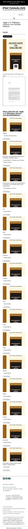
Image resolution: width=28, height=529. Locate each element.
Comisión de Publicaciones (10, 135)
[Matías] (14, 385)
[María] (14, 338)
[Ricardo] (14, 408)
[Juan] (14, 292)
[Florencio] (14, 246)
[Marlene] (14, 361)
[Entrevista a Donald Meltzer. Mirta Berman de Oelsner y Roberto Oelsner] (14, 147)
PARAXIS (19, 528)
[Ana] (14, 200)
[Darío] (14, 223)
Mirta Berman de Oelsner (18, 160)
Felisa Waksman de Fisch (10, 188)
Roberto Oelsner (7, 162)
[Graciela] (14, 269)
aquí (4, 75)
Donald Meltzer (7, 36)
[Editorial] (14, 124)
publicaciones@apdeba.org (9, 487)
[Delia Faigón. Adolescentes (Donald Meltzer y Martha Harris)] (14, 454)
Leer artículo (6, 139)
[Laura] (14, 315)
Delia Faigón (7, 467)
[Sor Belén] (14, 431)
